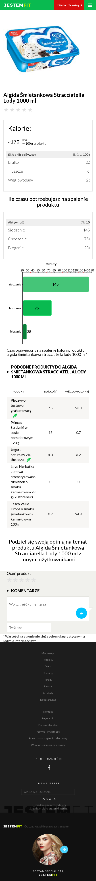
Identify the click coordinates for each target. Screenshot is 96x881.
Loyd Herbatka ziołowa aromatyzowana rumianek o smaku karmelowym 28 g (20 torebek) (23, 481)
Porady (48, 679)
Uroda (48, 686)
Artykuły (48, 693)
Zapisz (46, 798)
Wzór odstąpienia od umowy (48, 745)
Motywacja (48, 653)
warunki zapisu (58, 808)
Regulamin (48, 718)
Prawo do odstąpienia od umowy (48, 738)
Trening (48, 673)
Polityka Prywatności (48, 731)
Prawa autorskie (48, 725)
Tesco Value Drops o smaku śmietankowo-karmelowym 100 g (22, 514)
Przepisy (48, 659)
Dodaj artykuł (48, 699)
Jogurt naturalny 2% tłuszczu (21, 454)
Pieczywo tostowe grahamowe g (21, 405)
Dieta (48, 666)
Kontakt (48, 711)
